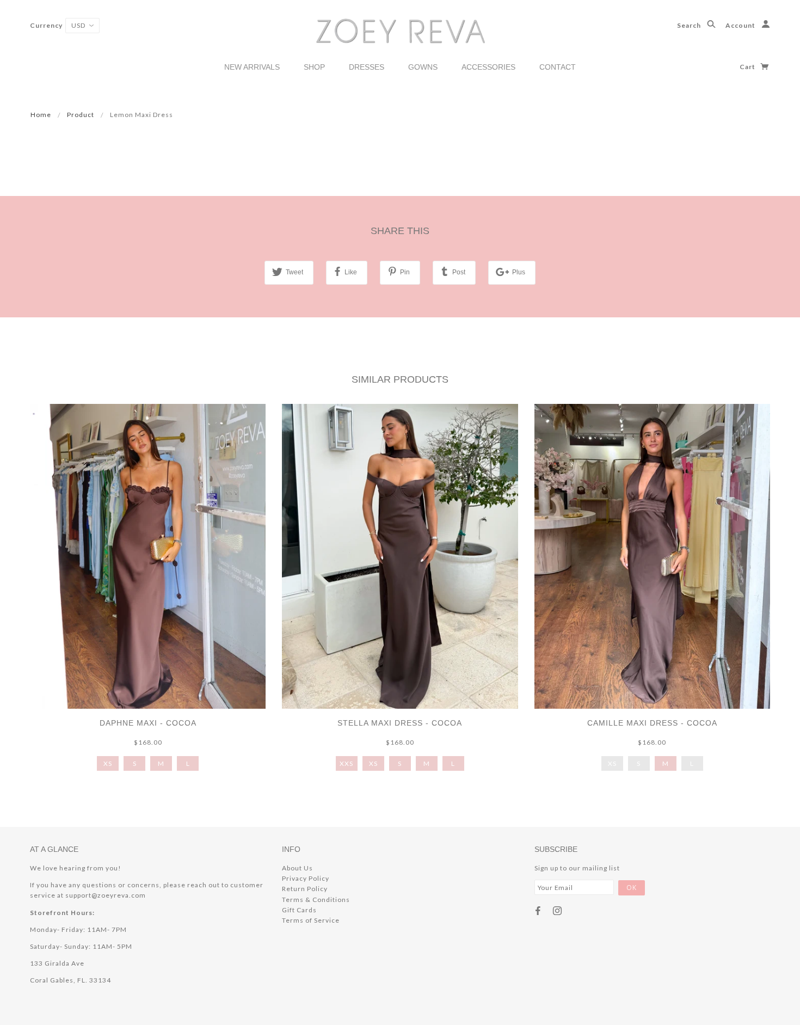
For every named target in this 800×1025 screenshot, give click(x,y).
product (80, 115)
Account (741, 25)
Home (40, 115)
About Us (297, 868)
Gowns (423, 67)
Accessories (488, 67)
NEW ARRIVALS (252, 67)
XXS (346, 763)
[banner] (400, 30)
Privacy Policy (305, 878)
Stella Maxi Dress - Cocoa (399, 723)
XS (107, 763)
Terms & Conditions (316, 899)
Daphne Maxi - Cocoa (148, 723)
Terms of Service (311, 920)
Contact (557, 67)
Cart (748, 67)
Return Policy (305, 889)
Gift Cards (299, 910)
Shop (314, 67)
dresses (366, 67)
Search (690, 25)
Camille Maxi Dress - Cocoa (652, 723)
